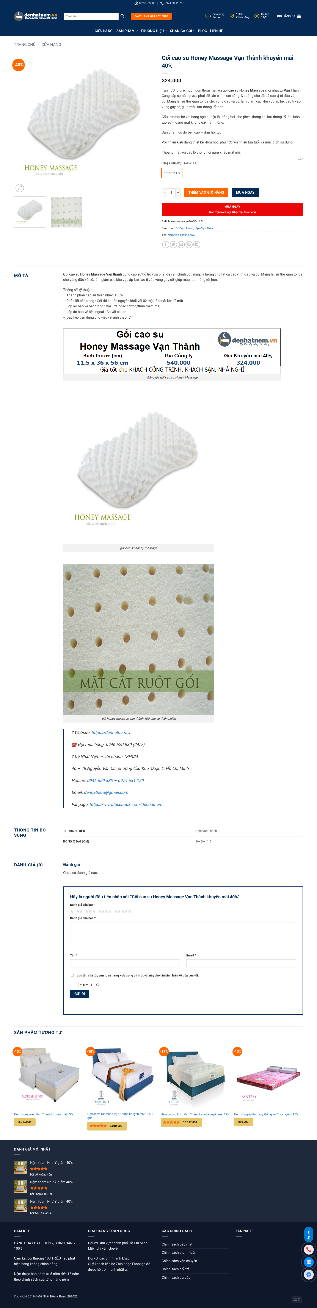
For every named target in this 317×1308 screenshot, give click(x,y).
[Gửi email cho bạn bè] (181, 244)
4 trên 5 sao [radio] (104, 911)
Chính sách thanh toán (179, 1252)
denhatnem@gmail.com (106, 792)
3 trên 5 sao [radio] (90, 911)
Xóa (300, 158)
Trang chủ (25, 44)
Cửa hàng (51, 44)
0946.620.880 (100, 780)
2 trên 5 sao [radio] (79, 911)
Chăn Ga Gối (181, 31)
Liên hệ (309, 1235)
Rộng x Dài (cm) (171, 163)
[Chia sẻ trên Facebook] (165, 244)
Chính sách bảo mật (177, 1244)
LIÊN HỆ (216, 31)
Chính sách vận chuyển (179, 1261)
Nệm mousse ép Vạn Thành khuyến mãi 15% (43, 1114)
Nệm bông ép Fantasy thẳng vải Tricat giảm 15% (266, 1114)
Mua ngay (245, 193)
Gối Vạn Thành (184, 228)
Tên (73, 955)
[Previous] (22, 123)
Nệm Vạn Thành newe (181, 235)
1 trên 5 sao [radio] (71, 911)
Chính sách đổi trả (176, 1269)
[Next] (147, 123)
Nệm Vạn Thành (204, 228)
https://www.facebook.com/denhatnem (125, 804)
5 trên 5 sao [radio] (122, 911)
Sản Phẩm (125, 31)
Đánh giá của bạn (83, 905)
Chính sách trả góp (176, 1277)
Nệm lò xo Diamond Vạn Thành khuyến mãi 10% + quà (120, 1116)
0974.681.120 (131, 780)
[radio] (172, 173)
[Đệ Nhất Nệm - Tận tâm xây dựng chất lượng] (35, 16)
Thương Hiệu (152, 31)
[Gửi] (122, 16)
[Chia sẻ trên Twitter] (173, 244)
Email (191, 955)
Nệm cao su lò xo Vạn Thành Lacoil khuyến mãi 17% (195, 1114)
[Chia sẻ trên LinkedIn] (196, 244)
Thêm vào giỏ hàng (206, 193)
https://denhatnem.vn (111, 732)
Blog (202, 31)
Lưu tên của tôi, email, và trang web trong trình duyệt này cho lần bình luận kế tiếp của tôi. (138, 975)
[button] (20, 188)
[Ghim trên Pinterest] (189, 244)
